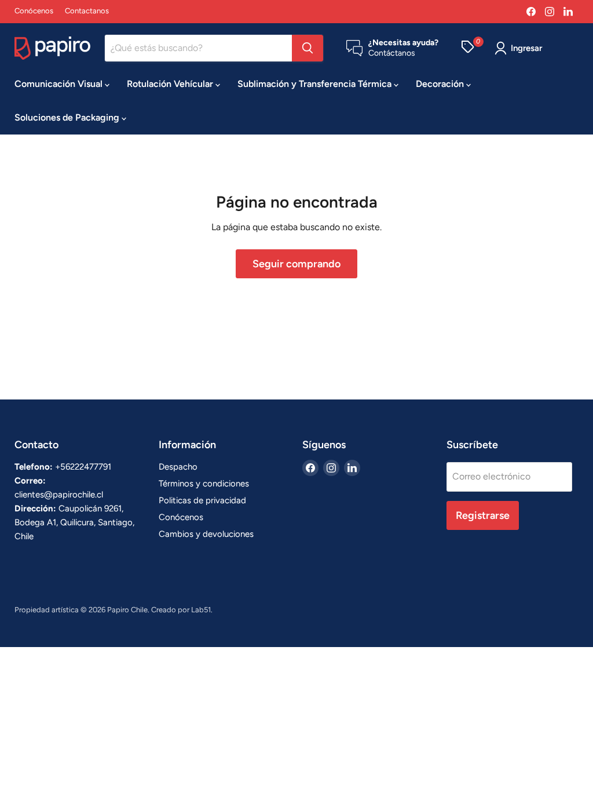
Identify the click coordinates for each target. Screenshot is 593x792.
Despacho (178, 467)
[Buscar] (307, 48)
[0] (468, 48)
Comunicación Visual (59, 83)
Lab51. (202, 609)
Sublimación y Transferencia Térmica (315, 83)
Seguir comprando (296, 263)
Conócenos (33, 11)
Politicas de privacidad (202, 500)
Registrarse (483, 515)
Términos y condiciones (204, 483)
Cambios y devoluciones (206, 534)
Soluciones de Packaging (68, 117)
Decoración (441, 83)
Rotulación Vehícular (171, 83)
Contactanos (87, 11)
